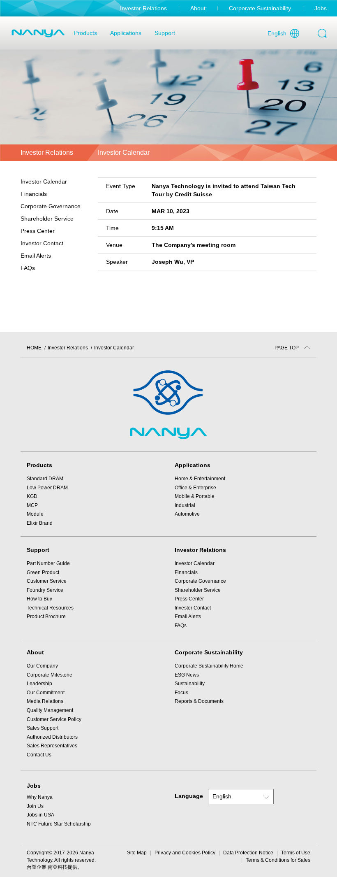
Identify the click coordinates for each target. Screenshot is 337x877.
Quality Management (50, 710)
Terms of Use (295, 853)
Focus (181, 693)
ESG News (187, 675)
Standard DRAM (45, 479)
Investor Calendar (44, 181)
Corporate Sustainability (260, 8)
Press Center (189, 599)
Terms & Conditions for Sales (278, 860)
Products (85, 33)
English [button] (221, 796)
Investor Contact (42, 243)
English (277, 33)
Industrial (185, 505)
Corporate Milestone (49, 675)
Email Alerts (36, 255)
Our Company (42, 666)
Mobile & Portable (195, 496)
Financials (186, 572)
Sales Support (42, 728)
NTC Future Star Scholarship (59, 824)
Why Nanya (40, 797)
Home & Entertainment (200, 479)
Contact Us (39, 755)
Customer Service (47, 581)
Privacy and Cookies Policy (185, 853)
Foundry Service (45, 590)
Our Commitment (46, 693)
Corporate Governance (200, 581)
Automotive (187, 514)
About (197, 8)
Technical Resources (50, 608)
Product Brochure (46, 616)
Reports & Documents (199, 701)
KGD (32, 496)
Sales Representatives (52, 746)
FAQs (28, 268)
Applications (125, 33)
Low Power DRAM (47, 488)
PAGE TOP (287, 348)
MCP (32, 505)
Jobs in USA (40, 815)
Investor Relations (143, 8)
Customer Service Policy (54, 719)
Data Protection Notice (248, 853)
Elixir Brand (40, 523)
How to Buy (39, 599)
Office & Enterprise (195, 488)
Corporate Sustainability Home (209, 666)
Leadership (39, 683)
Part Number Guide (48, 563)
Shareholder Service (198, 590)
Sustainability (190, 683)
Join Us (35, 806)
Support (165, 33)
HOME (34, 348)
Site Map (137, 853)
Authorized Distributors (52, 737)
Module (35, 514)
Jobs (320, 8)
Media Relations (45, 701)
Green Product (43, 572)
